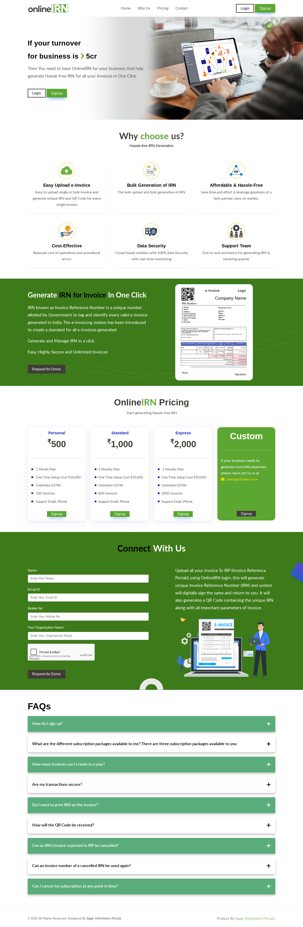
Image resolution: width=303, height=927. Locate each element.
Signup (265, 8)
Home (126, 8)
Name (33, 570)
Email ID (34, 589)
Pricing (162, 8)
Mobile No (36, 608)
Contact (181, 8)
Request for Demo (46, 674)
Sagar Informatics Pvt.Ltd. (104, 918)
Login (245, 8)
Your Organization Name (46, 627)
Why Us (144, 8)
